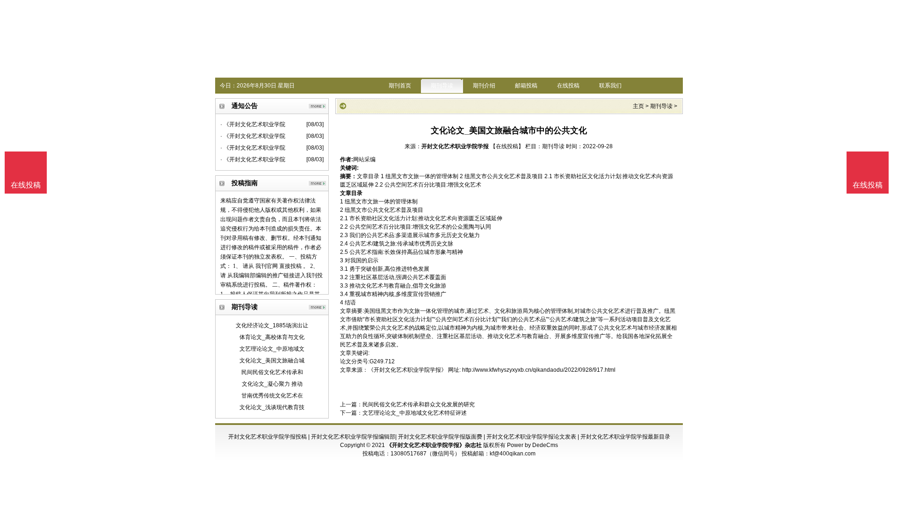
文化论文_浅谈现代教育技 (271, 407)
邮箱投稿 (526, 85)
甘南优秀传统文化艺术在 (272, 395)
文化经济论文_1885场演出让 (272, 325)
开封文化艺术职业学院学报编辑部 (353, 436)
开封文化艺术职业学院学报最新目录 (625, 436)
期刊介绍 (484, 85)
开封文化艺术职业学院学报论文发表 (531, 436)
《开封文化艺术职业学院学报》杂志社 (434, 445)
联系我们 (610, 85)
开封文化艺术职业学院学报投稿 (267, 436)
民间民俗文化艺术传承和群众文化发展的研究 (418, 404)
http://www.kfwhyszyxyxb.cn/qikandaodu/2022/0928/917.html (539, 370)
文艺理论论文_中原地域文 (271, 349)
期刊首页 (400, 85)
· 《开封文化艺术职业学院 (252, 124)
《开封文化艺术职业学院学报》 (407, 370)
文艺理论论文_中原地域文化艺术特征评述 (414, 413)
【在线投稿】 (507, 146)
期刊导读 (442, 85)
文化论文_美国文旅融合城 (271, 360)
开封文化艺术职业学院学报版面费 (440, 436)
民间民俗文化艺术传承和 (272, 372)
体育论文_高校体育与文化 (271, 337)
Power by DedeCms (532, 445)
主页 (638, 106)
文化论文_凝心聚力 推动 (272, 384)
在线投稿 (568, 85)
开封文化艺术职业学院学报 (455, 146)
